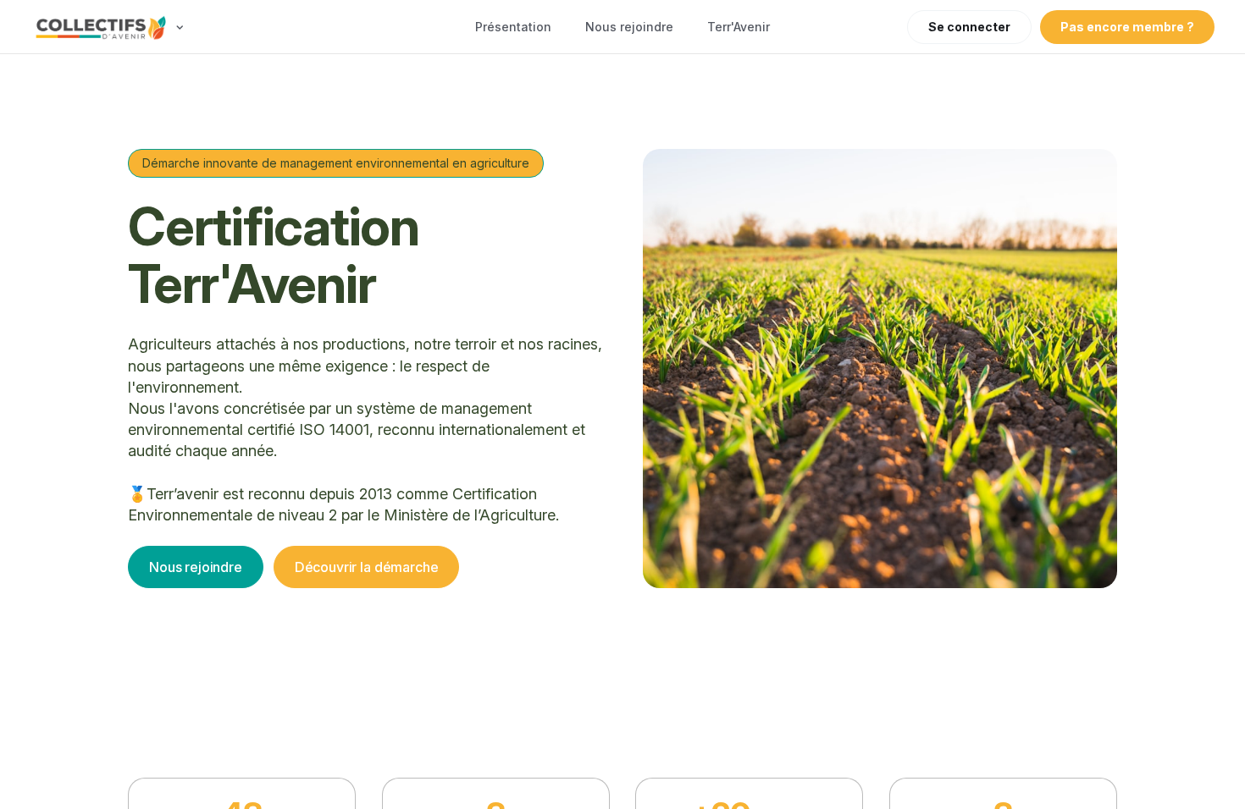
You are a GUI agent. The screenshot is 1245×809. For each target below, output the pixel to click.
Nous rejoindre (629, 26)
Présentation (513, 26)
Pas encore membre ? (1127, 26)
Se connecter (969, 26)
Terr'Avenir (738, 26)
